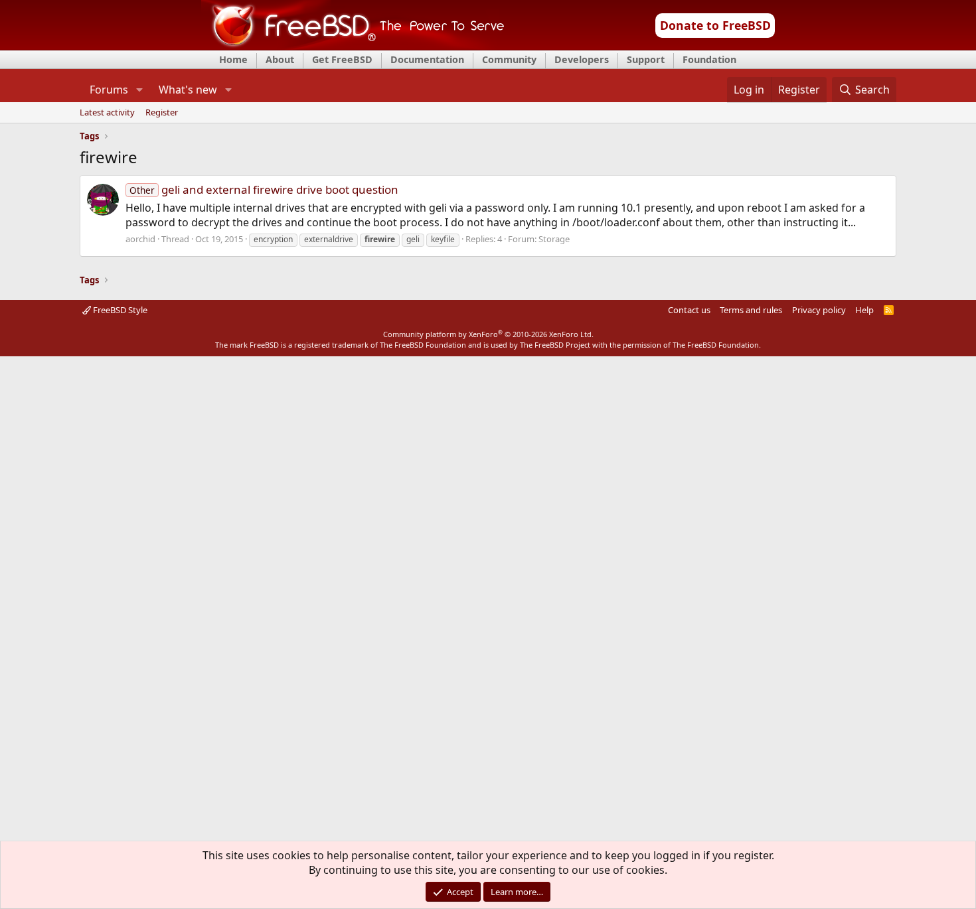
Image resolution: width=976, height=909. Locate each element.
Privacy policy (819, 310)
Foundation (709, 59)
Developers (581, 59)
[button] (139, 89)
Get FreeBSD (342, 59)
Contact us (689, 310)
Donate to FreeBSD (715, 25)
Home (233, 59)
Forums (109, 89)
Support (646, 59)
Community (509, 59)
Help (864, 310)
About (280, 59)
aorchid (140, 239)
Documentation (427, 59)
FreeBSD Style (119, 310)
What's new (188, 89)
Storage (554, 239)
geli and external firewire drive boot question (263, 189)
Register (161, 113)
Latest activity (107, 113)
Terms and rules (751, 310)
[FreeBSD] (353, 45)
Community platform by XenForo (488, 334)
